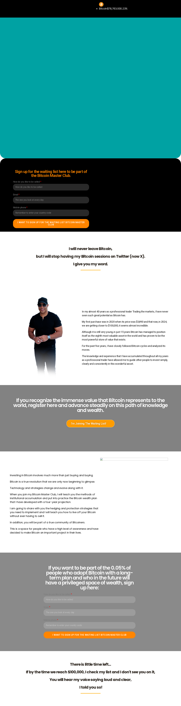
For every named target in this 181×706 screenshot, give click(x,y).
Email (15, 194)
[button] (90, 423)
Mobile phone (19, 207)
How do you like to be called (26, 181)
